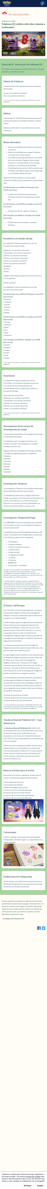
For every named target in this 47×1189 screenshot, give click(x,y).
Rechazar (27, 1186)
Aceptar (40, 1186)
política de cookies (33, 1177)
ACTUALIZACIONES (19, 14)
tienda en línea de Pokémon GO (18, 728)
